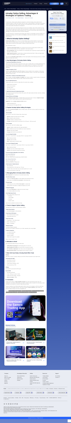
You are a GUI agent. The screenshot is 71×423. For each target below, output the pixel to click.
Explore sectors (33, 378)
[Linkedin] (11, 404)
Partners (45, 3)
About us (6, 375)
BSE (22, 397)
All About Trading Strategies (11, 8)
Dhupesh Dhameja (20, 17)
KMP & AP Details (7, 377)
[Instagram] (9, 404)
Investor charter (46, 381)
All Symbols (51, 388)
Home (5, 8)
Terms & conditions (11, 397)
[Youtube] (13, 404)
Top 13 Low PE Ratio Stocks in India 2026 (59, 36)
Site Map (16, 397)
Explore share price (33, 375)
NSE (20, 397)
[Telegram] (15, 404)
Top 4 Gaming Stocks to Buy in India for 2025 (59, 47)
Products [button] (35, 3)
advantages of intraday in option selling (15, 290)
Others (47, 388)
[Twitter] (6, 404)
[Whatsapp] (17, 404)
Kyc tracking (57, 375)
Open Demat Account (54, 3)
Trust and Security (42, 397)
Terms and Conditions (57, 27)
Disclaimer (5, 397)
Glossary (18, 380)
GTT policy (36, 397)
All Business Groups (61, 388)
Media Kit (6, 383)
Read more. (5, 412)
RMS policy (32, 397)
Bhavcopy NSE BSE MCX (34, 377)
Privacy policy (26, 397)
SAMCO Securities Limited (8, 406)
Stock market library (21, 375)
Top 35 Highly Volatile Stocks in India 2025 (56, 40)
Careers (5, 380)
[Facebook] (4, 404)
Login (62, 3)
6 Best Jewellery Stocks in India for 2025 (59, 42)
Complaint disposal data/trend (48, 383)
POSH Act (59, 397)
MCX (47, 397)
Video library (19, 377)
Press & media (7, 378)
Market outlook (20, 378)
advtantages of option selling (27, 290)
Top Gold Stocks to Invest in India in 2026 (58, 51)
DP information (45, 378)
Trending (18, 8)
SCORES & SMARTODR (53, 397)
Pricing (40, 3)
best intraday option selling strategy (38, 290)
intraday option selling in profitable (12, 292)
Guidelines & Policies (46, 384)
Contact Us (57, 377)
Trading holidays (46, 375)
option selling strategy (33, 292)
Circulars (44, 380)
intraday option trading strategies (23, 292)
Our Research (29, 3)
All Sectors (55, 388)
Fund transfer (45, 377)
